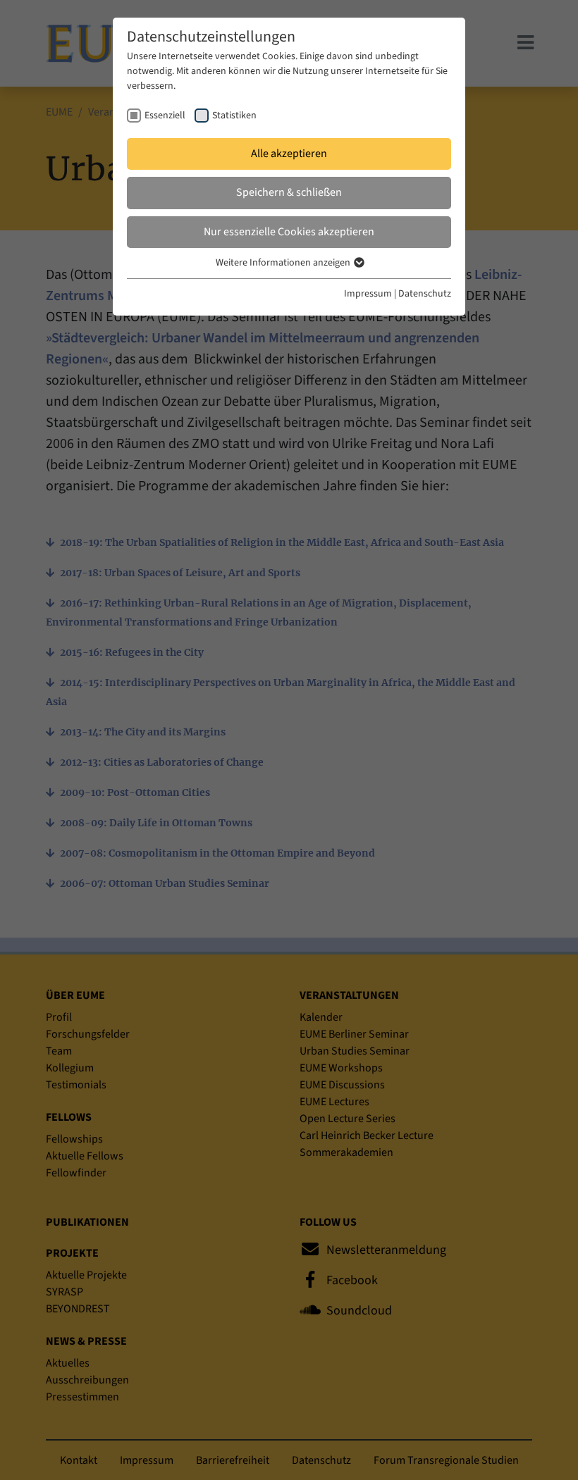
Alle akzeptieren (289, 153)
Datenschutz (424, 294)
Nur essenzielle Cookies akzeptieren (289, 232)
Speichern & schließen (289, 192)
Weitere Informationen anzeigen (284, 263)
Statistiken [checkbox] (234, 115)
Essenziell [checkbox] (164, 115)
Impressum (368, 294)
